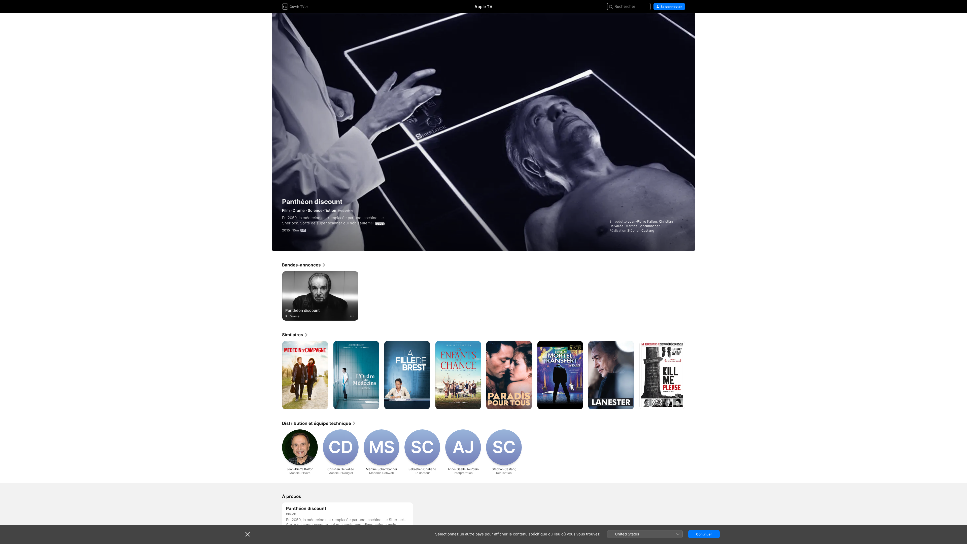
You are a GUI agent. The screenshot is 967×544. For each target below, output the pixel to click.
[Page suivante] (690, 375)
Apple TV (483, 6)
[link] (304, 265)
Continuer (704, 534)
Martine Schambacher (643, 226)
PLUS (379, 223)
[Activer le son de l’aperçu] (681, 23)
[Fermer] (247, 534)
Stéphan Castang (640, 230)
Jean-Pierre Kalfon (642, 221)
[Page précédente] (277, 375)
